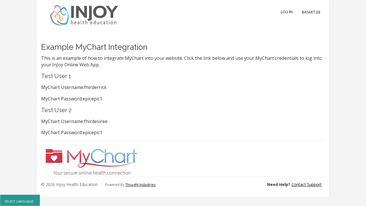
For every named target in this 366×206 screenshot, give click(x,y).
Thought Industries (140, 184)
